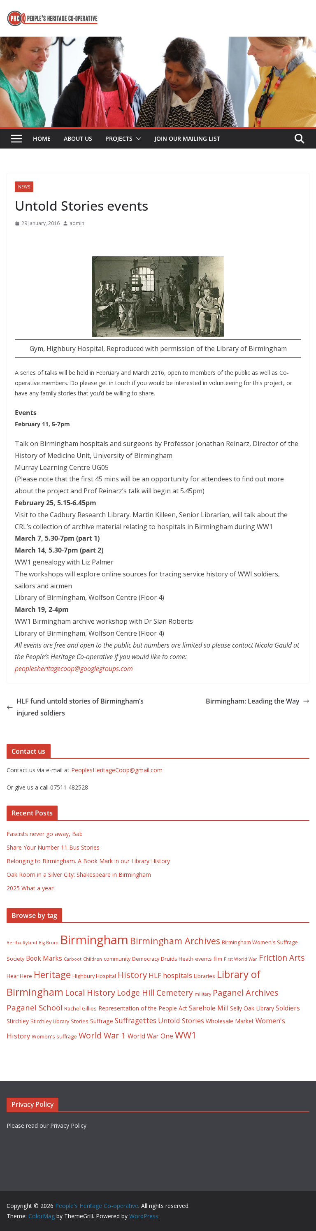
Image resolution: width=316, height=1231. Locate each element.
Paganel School (35, 1007)
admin (77, 223)
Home (42, 138)
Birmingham (94, 939)
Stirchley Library (49, 1021)
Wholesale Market (230, 1021)
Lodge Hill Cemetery (155, 992)
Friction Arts (281, 957)
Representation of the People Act (142, 1008)
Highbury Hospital (94, 976)
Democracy (145, 958)
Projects (118, 138)
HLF (155, 975)
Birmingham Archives (175, 941)
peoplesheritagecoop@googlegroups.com (74, 668)
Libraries (204, 976)
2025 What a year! (31, 888)
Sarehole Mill (208, 1008)
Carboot (72, 959)
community (117, 958)
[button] (137, 138)
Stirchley (18, 1021)
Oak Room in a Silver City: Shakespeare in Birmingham (79, 874)
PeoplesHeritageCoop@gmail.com (117, 770)
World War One (150, 1036)
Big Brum (48, 942)
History (132, 974)
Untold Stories (181, 1020)
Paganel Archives (246, 992)
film (218, 958)
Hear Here (19, 976)
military (203, 994)
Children (92, 959)
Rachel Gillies (80, 1008)
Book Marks (44, 958)
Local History (90, 992)
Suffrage (101, 1021)
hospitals (177, 975)
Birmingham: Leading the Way (253, 701)
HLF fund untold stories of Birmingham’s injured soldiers (80, 707)
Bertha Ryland (22, 942)
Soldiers (288, 1008)
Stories (79, 1021)
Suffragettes (135, 1020)
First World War (240, 959)
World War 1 (102, 1035)
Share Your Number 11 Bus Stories (53, 847)
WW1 (186, 1035)
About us (78, 138)
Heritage (52, 974)
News (24, 187)
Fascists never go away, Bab (45, 834)
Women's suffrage (54, 1036)
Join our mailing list (187, 138)
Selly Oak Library (252, 1008)
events (203, 958)
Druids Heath (177, 958)
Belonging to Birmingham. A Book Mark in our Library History (88, 861)
